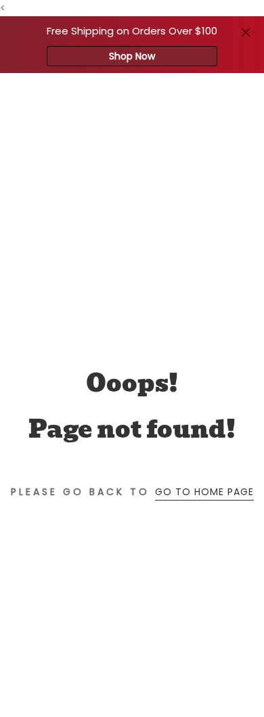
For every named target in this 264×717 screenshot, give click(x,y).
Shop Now (132, 56)
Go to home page (204, 492)
